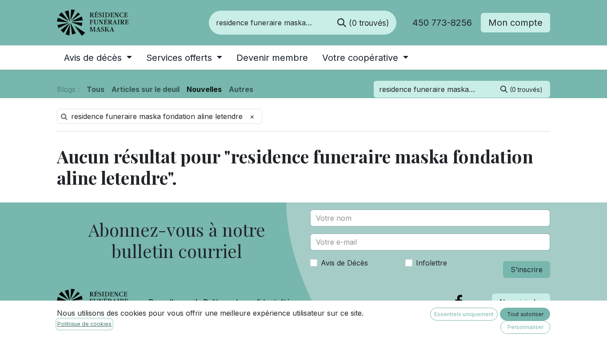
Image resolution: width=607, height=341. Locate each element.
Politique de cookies (84, 324)
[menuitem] (98, 58)
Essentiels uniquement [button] (464, 314)
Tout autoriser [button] (525, 314)
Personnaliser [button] (525, 327)
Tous (95, 89)
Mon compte (515, 22)
